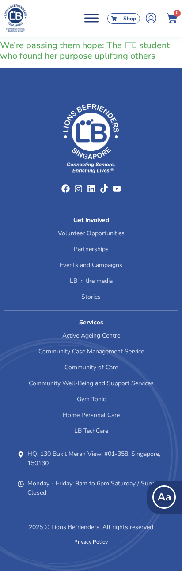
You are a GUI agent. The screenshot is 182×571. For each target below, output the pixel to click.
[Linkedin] (91, 188)
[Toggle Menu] (91, 18)
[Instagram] (78, 188)
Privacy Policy (91, 541)
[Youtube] (116, 188)
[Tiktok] (104, 188)
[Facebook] (65, 188)
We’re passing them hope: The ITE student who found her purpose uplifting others (85, 50)
